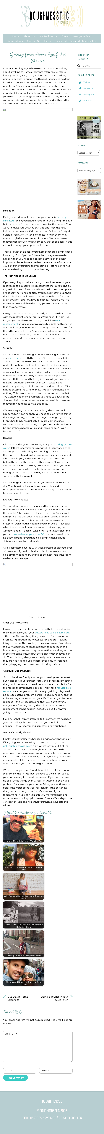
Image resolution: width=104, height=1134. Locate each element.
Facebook (88, 88)
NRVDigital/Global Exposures (62, 1117)
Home (16, 36)
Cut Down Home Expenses (18, 998)
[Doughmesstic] (52, 25)
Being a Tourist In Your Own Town (54, 998)
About (27, 36)
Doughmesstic (49, 1110)
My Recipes (46, 36)
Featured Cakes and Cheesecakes (76, 41)
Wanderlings (15, 41)
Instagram (88, 94)
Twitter (86, 82)
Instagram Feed (82, 36)
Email (45, 1071)
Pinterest (88, 100)
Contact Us (33, 41)
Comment (11, 1034)
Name (8, 1071)
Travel (65, 36)
